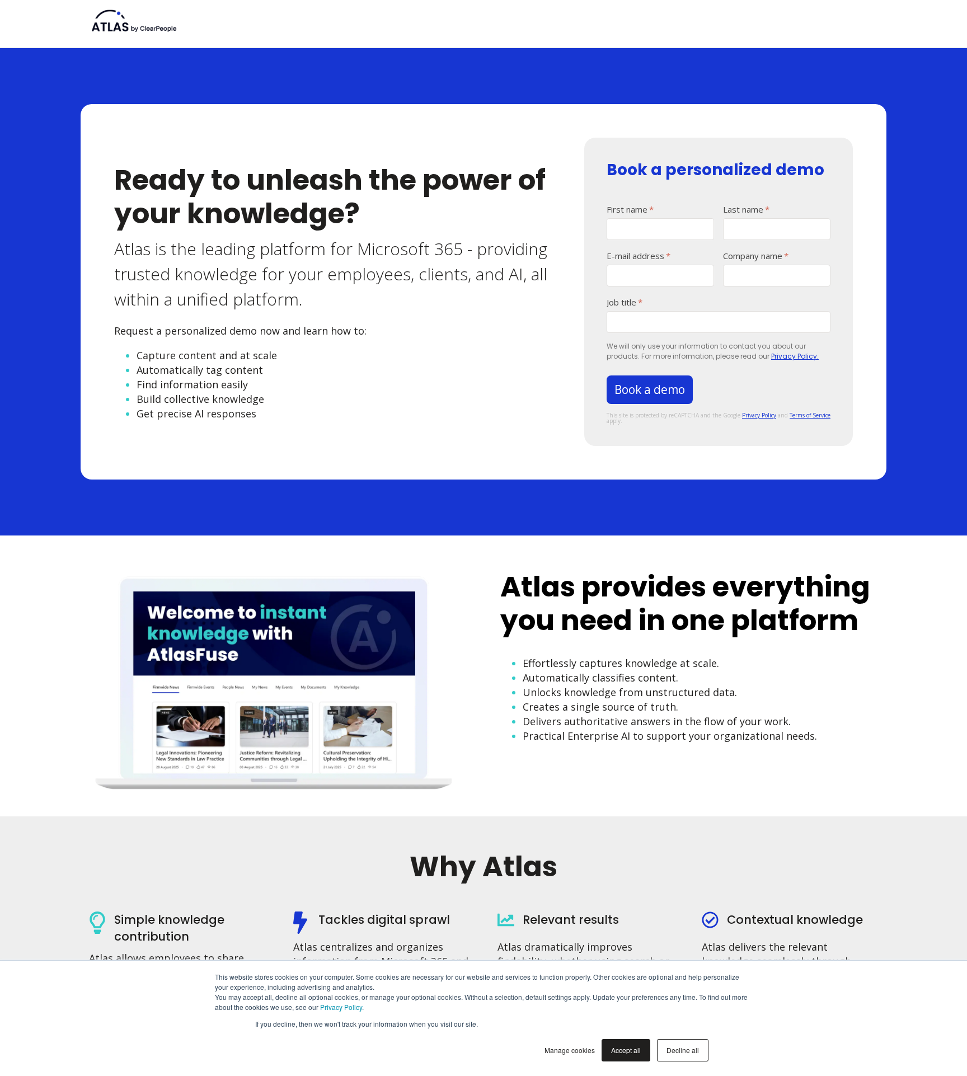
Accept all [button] (626, 1050)
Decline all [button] (682, 1050)
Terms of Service (810, 415)
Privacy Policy (341, 1007)
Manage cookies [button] (569, 1050)
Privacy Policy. (795, 356)
